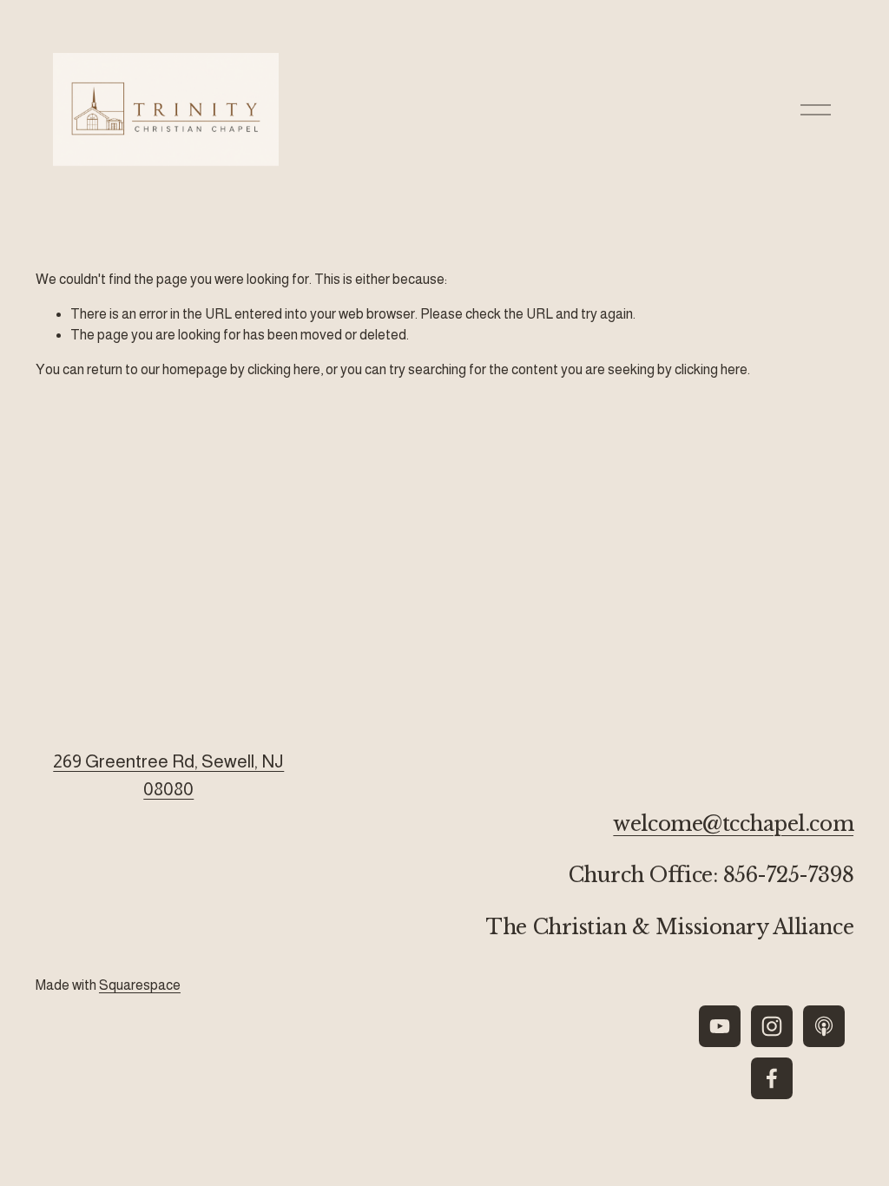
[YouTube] (720, 1026)
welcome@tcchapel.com (733, 823)
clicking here (283, 369)
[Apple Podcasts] (824, 1026)
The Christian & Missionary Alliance (669, 927)
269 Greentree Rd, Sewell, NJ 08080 (168, 774)
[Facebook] (772, 1078)
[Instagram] (772, 1026)
